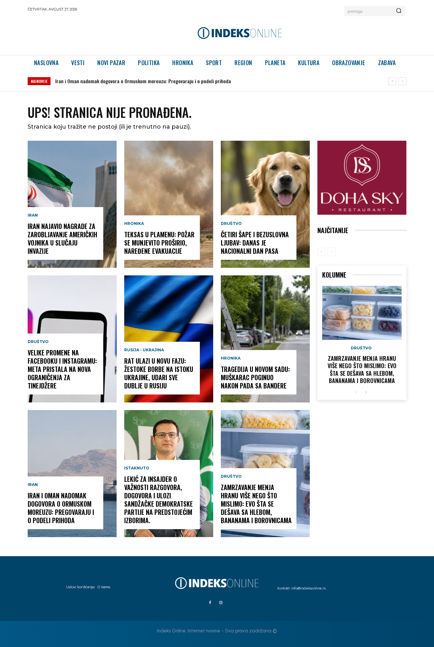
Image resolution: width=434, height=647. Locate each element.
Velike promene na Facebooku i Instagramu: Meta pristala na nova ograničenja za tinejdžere (62, 369)
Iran (33, 215)
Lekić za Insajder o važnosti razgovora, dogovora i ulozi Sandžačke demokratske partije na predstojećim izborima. (158, 499)
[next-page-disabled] (332, 252)
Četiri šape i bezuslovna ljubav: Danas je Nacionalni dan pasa (255, 243)
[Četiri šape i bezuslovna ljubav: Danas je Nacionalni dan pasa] (265, 204)
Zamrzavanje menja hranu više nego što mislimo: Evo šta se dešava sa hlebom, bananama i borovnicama (256, 503)
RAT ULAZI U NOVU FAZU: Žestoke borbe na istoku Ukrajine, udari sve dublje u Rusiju (158, 373)
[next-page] (366, 393)
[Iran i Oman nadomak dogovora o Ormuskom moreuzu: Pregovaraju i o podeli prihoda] (72, 473)
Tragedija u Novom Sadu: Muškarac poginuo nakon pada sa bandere (255, 377)
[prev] (392, 81)
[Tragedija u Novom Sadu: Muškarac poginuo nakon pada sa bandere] (265, 338)
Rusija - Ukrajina (144, 350)
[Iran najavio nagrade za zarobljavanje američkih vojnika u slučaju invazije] (72, 204)
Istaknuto (136, 468)
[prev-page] (321, 252)
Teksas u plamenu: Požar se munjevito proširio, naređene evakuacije (159, 243)
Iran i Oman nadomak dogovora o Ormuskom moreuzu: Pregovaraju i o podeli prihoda (143, 81)
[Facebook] (210, 603)
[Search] (399, 11)
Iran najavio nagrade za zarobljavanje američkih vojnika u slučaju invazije (62, 238)
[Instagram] (221, 603)
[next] (402, 81)
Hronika (134, 224)
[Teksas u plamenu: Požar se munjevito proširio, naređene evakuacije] (168, 204)
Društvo (38, 342)
